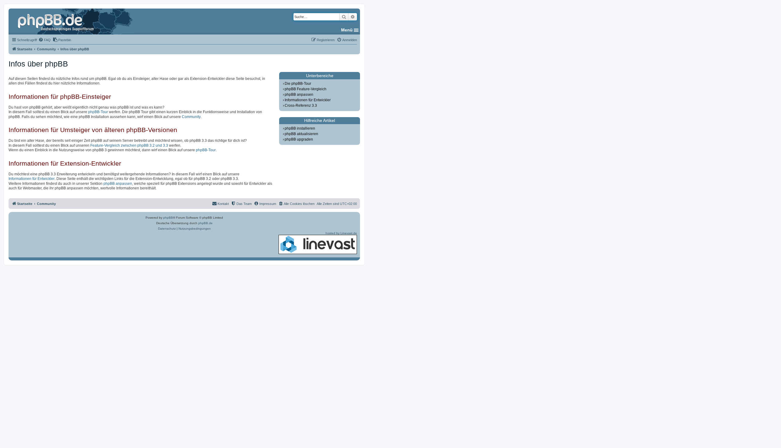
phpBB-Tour (98, 112)
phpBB (168, 217)
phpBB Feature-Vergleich (305, 89)
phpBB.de (205, 223)
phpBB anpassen (117, 183)
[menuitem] (44, 40)
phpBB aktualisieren (301, 134)
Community (191, 117)
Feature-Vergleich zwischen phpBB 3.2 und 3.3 (129, 145)
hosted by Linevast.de (341, 233)
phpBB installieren (300, 128)
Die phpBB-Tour (298, 83)
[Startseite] (56, 21)
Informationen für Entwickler (32, 179)
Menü (347, 29)
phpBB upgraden (299, 139)
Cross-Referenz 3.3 (301, 105)
